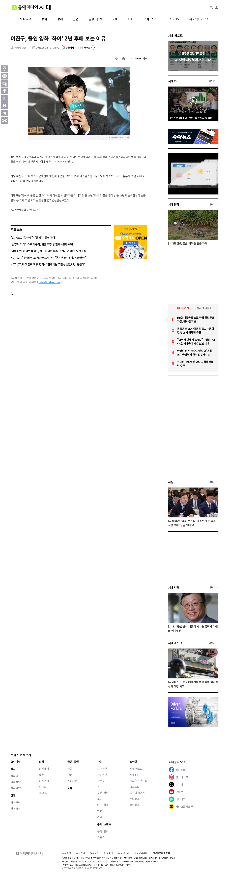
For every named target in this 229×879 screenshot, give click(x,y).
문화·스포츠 (152, 19)
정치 (44, 19)
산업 (76, 19)
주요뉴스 (134, 799)
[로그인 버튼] (216, 8)
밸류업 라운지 (137, 793)
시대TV (174, 19)
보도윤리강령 (140, 853)
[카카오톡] (4, 76)
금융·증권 (95, 19)
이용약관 (108, 853)
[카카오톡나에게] (4, 83)
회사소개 (66, 853)
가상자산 (72, 781)
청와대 (14, 776)
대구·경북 (103, 805)
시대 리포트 (175, 35)
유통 (41, 775)
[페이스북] (4, 91)
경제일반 (15, 803)
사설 (171, 482)
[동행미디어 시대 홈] (31, 7)
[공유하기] (123, 58)
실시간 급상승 (204, 308)
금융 (69, 769)
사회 (130, 19)
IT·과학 (43, 793)
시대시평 (173, 587)
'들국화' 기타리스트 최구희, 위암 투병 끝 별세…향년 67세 (42, 244)
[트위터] (4, 98)
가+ (145, 58)
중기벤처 (44, 781)
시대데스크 (175, 643)
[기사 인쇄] (116, 58)
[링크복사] (4, 120)
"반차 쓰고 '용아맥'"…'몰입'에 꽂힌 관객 (33, 237)
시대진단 (102, 769)
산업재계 (44, 769)
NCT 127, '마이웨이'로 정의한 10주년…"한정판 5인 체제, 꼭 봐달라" (48, 258)
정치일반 (15, 788)
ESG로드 (134, 787)
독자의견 (94, 853)
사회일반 (102, 775)
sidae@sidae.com (49, 282)
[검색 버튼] (211, 8)
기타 (99, 817)
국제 (115, 19)
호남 (99, 799)
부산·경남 (103, 793)
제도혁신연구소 (199, 19)
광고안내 (80, 853)
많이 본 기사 (182, 308)
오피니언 (25, 19)
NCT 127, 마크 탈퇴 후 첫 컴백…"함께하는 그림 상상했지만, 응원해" (48, 264)
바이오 (42, 787)
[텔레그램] (4, 113)
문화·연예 (103, 831)
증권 (69, 775)
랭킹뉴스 (134, 805)
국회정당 (15, 782)
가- (130, 58)
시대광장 (173, 204)
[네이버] (4, 105)
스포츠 (101, 837)
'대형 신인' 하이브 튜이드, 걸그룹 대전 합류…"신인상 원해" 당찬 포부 (48, 251)
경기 (99, 787)
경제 (60, 19)
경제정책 (15, 809)
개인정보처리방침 (161, 853)
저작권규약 (123, 853)
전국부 (101, 781)
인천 (99, 811)
